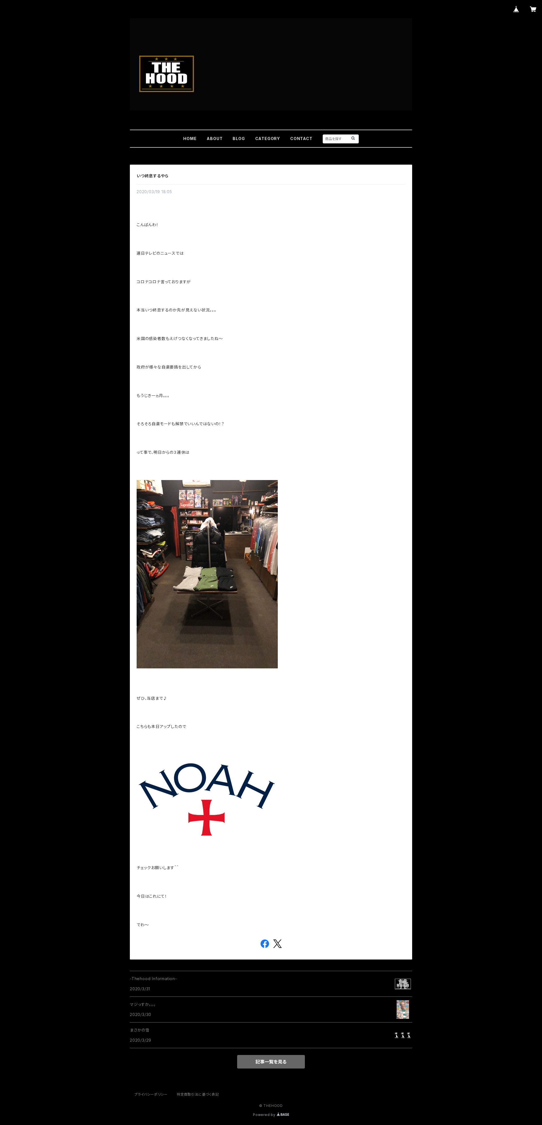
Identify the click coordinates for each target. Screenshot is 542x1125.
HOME (189, 138)
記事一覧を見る (271, 1062)
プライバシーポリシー (151, 1094)
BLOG (239, 138)
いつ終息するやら (152, 175)
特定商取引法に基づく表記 (198, 1094)
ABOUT (214, 138)
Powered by (265, 1115)
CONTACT (301, 138)
